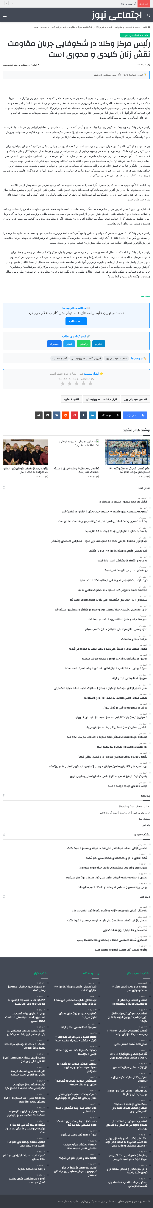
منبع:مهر (145, 295)
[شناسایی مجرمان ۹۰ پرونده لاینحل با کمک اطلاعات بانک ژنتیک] (76, 452)
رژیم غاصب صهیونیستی (100, 399)
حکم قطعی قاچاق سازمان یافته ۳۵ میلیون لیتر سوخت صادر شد (130, 470)
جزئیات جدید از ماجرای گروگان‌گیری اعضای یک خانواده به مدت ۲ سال (25, 470)
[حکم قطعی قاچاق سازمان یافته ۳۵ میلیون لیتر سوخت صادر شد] (127, 452)
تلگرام (98, 343)
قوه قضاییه (70, 399)
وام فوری (145, 824)
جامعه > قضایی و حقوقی (128, 26)
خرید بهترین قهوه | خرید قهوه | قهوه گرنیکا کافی (125, 812)
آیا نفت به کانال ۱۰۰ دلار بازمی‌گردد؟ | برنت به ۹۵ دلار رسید (105, 3)
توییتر (69, 343)
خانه (145, 26)
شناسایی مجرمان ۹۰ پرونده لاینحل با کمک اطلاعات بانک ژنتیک (76, 470)
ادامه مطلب (76, 321)
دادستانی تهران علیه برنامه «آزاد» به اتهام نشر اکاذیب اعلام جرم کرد (76, 313)
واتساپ (83, 343)
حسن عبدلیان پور (134, 399)
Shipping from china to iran (134, 806)
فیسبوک (54, 343)
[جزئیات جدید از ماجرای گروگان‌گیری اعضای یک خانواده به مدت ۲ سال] (25, 452)
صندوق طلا (144, 818)
